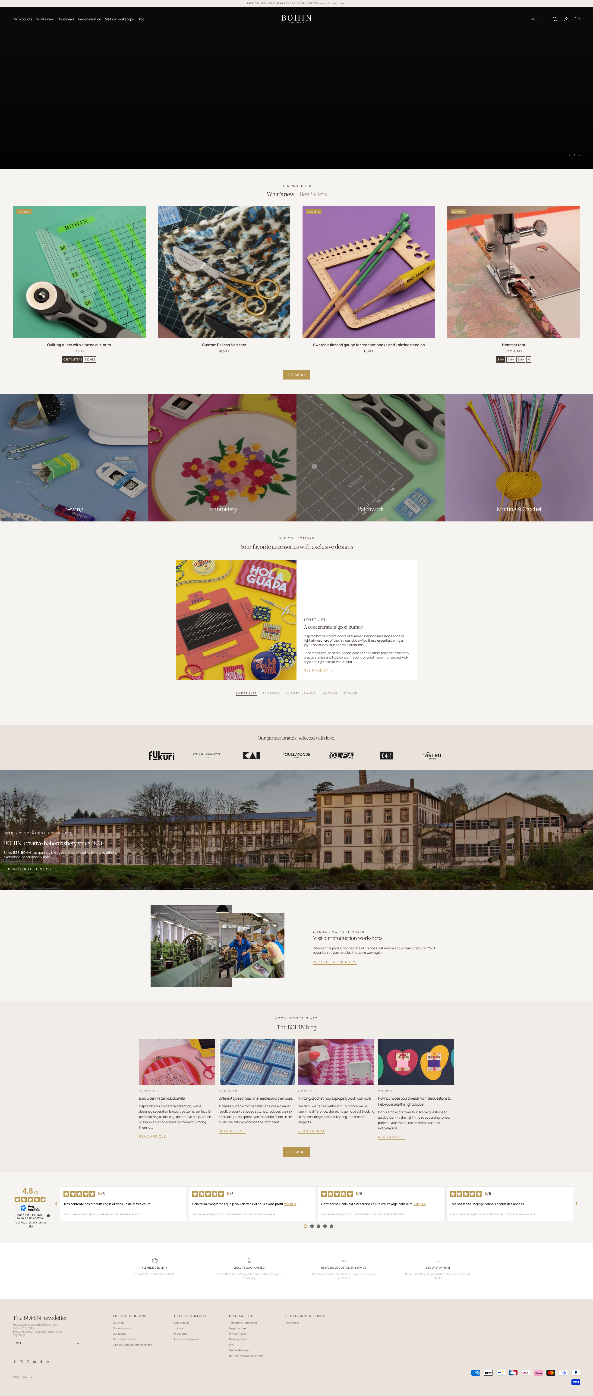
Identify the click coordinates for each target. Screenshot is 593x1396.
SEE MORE (296, 375)
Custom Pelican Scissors (224, 344)
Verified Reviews (239, 1350)
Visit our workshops (119, 19)
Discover (25, 153)
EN (532, 19)
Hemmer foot (514, 344)
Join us (178, 1328)
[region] (296, 88)
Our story (118, 1323)
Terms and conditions (330, 3)
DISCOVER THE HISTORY (30, 869)
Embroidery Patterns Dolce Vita (162, 1098)
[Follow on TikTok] (41, 1362)
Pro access (292, 1323)
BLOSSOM (271, 693)
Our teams (119, 1334)
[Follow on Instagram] (21, 1362)
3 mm (501, 359)
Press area (180, 1334)
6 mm (520, 359)
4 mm (511, 359)
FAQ (231, 1345)
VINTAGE (330, 693)
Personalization (89, 19)
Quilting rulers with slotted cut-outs (79, 344)
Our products (22, 19)
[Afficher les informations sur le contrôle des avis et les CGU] (48, 1215)
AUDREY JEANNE (301, 693)
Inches (90, 359)
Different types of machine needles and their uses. (256, 1098)
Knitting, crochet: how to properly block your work (334, 1098)
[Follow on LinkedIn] (48, 1362)
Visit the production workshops (132, 1345)
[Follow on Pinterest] (28, 1362)
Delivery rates (237, 1339)
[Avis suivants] (576, 1204)
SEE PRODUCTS (318, 670)
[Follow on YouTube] (35, 1362)
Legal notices (237, 1328)
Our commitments (124, 1339)
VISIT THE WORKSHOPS (335, 962)
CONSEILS (228, 1091)
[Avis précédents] (56, 1204)
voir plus (290, 1204)
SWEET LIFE (246, 693)
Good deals (66, 19)
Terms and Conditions (243, 1323)
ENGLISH (20, 1377)
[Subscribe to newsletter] (78, 1343)
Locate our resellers (186, 1339)
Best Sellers (313, 194)
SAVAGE (350, 693)
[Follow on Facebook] (14, 1362)
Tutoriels (149, 1091)
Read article (152, 1136)
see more (296, 1152)
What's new (45, 19)
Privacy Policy (237, 1334)
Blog (141, 19)
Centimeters (72, 359)
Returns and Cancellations (246, 1356)
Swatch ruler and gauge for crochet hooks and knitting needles (369, 344)
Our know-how (122, 1328)
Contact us (181, 1323)
